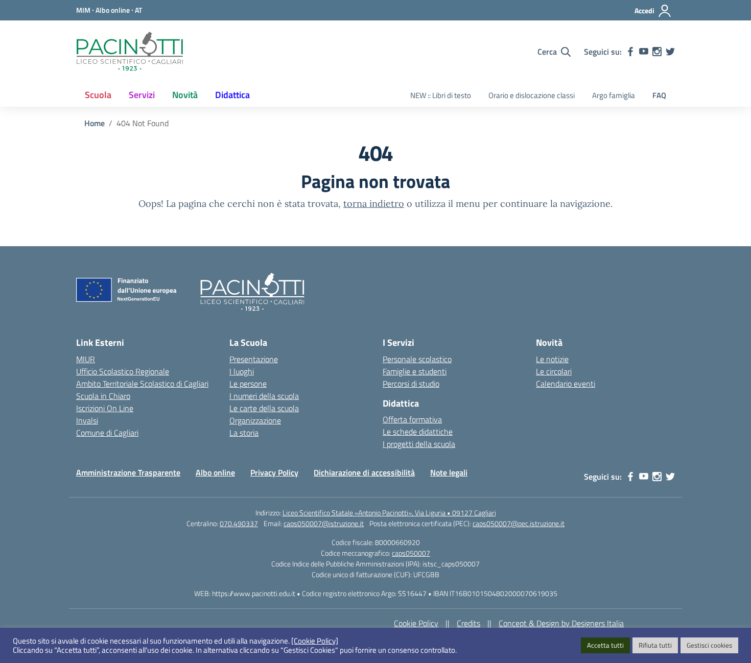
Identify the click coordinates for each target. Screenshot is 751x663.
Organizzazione (255, 420)
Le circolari (554, 371)
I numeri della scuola (264, 396)
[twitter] (670, 51)
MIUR (85, 359)
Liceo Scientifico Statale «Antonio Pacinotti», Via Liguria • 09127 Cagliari (389, 512)
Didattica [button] (232, 95)
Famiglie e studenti (415, 371)
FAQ (659, 95)
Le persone (248, 383)
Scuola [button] (98, 95)
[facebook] (630, 51)
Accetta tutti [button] (605, 645)
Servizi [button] (142, 95)
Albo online (215, 472)
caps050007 (411, 553)
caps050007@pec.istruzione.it (519, 523)
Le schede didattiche (418, 431)
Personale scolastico (417, 359)
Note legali (448, 472)
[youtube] (643, 51)
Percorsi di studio (411, 383)
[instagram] (657, 51)
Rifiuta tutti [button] (655, 645)
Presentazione (253, 359)
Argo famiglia (613, 95)
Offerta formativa (412, 419)
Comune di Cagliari (107, 433)
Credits (468, 623)
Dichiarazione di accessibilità (364, 472)
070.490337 (239, 523)
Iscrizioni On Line (104, 408)
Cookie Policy (416, 623)
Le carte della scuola (264, 408)
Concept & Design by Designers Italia (561, 623)
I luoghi (241, 371)
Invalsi (87, 420)
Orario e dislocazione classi (531, 95)
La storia (244, 433)
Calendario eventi (565, 383)
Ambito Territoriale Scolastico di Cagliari (142, 383)
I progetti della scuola (419, 444)
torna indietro (373, 203)
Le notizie (552, 359)
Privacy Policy (274, 472)
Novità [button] (185, 95)
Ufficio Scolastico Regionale (122, 371)
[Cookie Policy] (314, 641)
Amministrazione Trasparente (128, 472)
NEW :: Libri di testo (440, 95)
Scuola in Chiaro (103, 396)
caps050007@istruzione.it (324, 523)
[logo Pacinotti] (129, 52)
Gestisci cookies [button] (709, 645)
